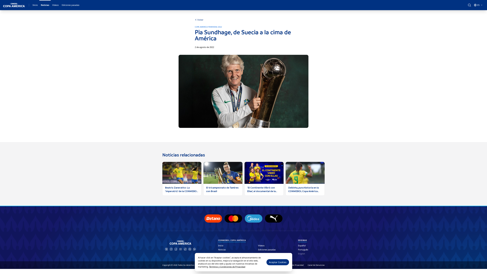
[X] (166, 249)
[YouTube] (180, 249)
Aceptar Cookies (277, 262)
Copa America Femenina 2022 (208, 27)
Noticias (45, 5)
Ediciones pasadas (70, 5)
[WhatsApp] (194, 249)
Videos (55, 5)
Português (303, 249)
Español (302, 245)
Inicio (35, 5)
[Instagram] (171, 249)
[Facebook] (175, 249)
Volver (200, 19)
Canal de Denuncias (316, 265)
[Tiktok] (185, 249)
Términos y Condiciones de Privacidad (227, 266)
